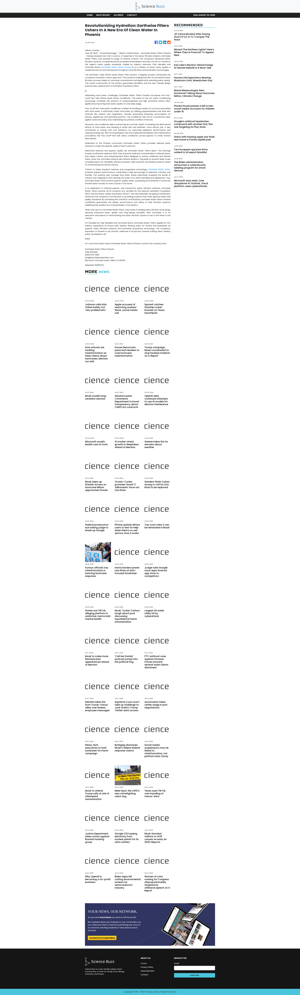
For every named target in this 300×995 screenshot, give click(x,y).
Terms (144, 963)
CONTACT (132, 15)
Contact (144, 974)
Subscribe (194, 975)
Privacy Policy (147, 967)
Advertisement (147, 971)
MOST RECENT (103, 15)
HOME (90, 15)
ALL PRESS (118, 15)
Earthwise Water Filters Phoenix (116, 67)
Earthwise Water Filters (159, 169)
